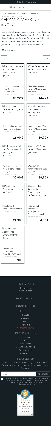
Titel (46, 58)
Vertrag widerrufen (25, 328)
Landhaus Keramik (30, 14)
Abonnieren (43, 374)
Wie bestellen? (25, 353)
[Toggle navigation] (3, 7)
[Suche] (37, 7)
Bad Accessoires (12, 14)
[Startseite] (1, 14)
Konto (25, 322)
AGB (25, 340)
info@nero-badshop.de (25, 306)
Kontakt (25, 315)
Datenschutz (25, 344)
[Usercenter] (42, 7)
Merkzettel (25, 325)
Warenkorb (25, 318)
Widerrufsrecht (25, 350)
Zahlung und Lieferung (25, 347)
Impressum (25, 337)
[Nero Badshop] (16, 7)
